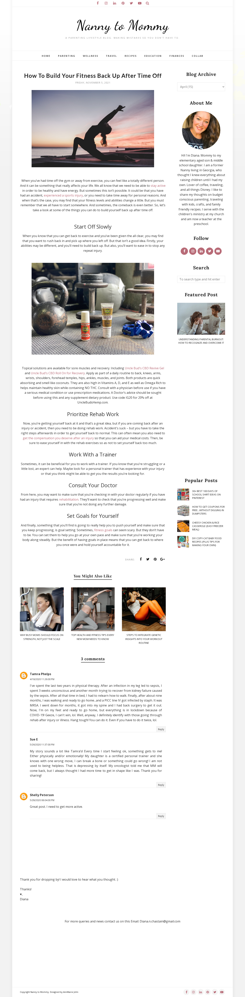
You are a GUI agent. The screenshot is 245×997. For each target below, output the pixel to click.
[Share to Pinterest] (155, 559)
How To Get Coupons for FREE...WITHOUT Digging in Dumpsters (208, 510)
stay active (158, 185)
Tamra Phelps (40, 674)
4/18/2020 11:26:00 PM (42, 679)
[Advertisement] (201, 411)
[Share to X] (148, 559)
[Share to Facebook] (141, 559)
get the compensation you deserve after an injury (58, 438)
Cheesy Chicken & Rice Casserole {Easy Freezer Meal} (207, 526)
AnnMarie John (70, 992)
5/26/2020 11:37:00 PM (42, 744)
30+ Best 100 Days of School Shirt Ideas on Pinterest (206, 494)
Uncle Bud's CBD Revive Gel (144, 368)
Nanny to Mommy (122, 25)
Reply (161, 729)
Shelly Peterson (42, 795)
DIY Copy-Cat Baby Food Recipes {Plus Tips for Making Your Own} (207, 542)
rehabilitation (68, 499)
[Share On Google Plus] (162, 559)
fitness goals (103, 530)
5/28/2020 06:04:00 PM (42, 800)
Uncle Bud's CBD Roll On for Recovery (58, 373)
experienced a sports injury (63, 195)
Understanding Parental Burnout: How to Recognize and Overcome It (201, 341)
